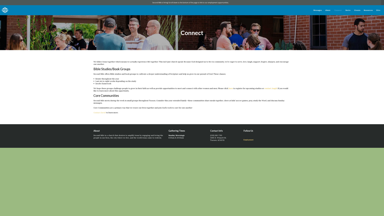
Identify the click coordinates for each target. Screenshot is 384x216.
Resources (368, 10)
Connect (338, 10)
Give (378, 10)
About (328, 10)
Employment (249, 140)
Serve (348, 10)
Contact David (100, 112)
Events (357, 10)
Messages (317, 10)
